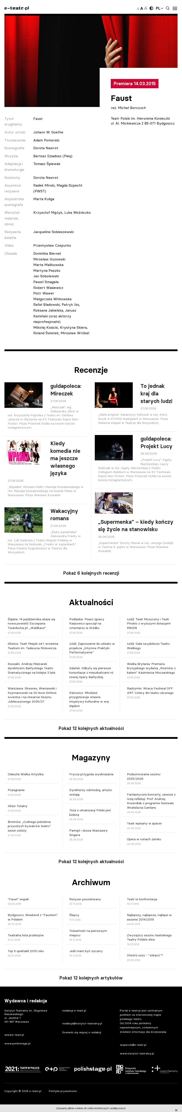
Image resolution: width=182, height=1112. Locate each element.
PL (158, 8)
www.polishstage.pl (17, 1043)
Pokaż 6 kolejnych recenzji (91, 573)
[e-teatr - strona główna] (16, 8)
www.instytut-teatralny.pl (137, 1053)
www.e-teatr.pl (14, 1034)
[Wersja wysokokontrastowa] (151, 8)
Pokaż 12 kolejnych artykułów (91, 978)
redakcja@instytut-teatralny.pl (82, 1023)
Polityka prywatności (63, 1091)
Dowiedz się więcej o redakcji (81, 1032)
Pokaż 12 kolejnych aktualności (91, 728)
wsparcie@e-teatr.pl (133, 1044)
